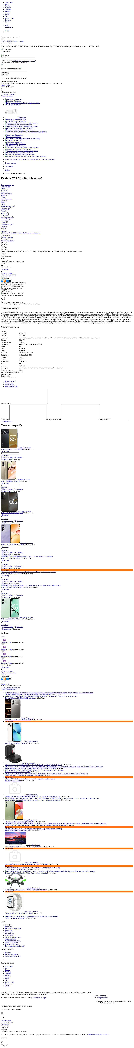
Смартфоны (19, 99)
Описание (4, 215)
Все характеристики (7, 240)
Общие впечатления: (54, 419)
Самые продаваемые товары (10, 687)
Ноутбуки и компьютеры (31, 103)
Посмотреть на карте (39, 998)
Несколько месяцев (11, 386)
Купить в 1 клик (7, 273)
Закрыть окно (5, 85)
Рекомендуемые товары (13, 956)
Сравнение (19, 457)
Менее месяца (9, 384)
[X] (10, 281)
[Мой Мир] (7, 281)
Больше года (9, 383)
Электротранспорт (25, 124)
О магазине (8, 2)
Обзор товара (5, 209)
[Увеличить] (20, 233)
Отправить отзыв (6, 421)
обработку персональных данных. (23, 61)
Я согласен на (19, 61)
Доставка (8, 8)
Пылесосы (17, 104)
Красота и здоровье (26, 128)
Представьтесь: (105, 419)
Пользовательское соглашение (11, 1009)
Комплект (4, 213)
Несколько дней (10, 381)
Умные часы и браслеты (31, 123)
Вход (6, 25)
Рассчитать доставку (9, 275)
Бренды (7, 13)
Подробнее (4, 455)
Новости (7, 11)
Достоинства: (5, 403)
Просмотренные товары (9, 689)
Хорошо (4, 1038)
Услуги (7, 15)
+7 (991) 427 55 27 (7, 41)
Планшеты (17, 101)
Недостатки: (5, 419)
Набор (3, 211)
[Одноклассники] (5, 281)
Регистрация (9, 27)
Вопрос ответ (9, 18)
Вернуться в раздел (7, 206)
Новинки (8, 952)
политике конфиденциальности (97, 1034)
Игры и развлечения (27, 130)
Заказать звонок (18, 41)
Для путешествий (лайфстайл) (37, 132)
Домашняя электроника (30, 126)
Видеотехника (21, 119)
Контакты (8, 20)
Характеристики (6, 218)
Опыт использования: (8, 378)
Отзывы (7, 22)
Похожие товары (6, 224)
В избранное (6, 459)
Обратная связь (6, 1020)
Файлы (3, 229)
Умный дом (22, 117)
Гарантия (8, 9)
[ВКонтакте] (2, 281)
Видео (3, 231)
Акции (7, 4)
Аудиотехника (21, 121)
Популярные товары (11, 954)
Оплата (7, 6)
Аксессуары (5, 220)
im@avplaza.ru (103, 998)
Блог (6, 16)
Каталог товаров (9, 94)
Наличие (4, 227)
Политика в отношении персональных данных (16, 1006)
